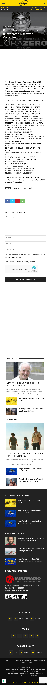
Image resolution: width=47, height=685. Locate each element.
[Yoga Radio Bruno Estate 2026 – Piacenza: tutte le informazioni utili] (10, 561)
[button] (44, 3)
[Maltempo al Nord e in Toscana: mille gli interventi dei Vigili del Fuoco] (11, 411)
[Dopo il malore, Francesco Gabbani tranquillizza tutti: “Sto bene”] (11, 482)
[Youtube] (37, 636)
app (5, 26)
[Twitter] (12, 201)
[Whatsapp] (16, 619)
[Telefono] (32, 619)
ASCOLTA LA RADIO (39, 8)
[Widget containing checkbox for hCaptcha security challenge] (21, 269)
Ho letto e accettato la (21, 262)
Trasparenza (36, 682)
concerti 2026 (16, 188)
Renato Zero (27, 188)
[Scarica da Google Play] (21, 652)
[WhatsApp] (22, 201)
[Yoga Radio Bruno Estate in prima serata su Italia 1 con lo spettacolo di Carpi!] (11, 471)
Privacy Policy (29, 262)
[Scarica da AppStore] (11, 652)
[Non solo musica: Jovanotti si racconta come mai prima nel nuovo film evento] (10, 541)
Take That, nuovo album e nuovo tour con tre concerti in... (25, 454)
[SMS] (10, 619)
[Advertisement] (25, 65)
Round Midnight (6, 9)
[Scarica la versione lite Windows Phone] (33, 652)
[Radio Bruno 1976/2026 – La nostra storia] (11, 401)
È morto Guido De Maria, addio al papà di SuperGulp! (23, 384)
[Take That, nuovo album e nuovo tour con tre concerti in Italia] (25, 436)
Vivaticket (8, 180)
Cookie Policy (26, 682)
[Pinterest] (17, 201)
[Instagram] (19, 636)
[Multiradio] (23, 583)
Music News (11, 26)
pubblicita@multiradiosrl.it (19, 590)
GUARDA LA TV (38, 10)
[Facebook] (7, 201)
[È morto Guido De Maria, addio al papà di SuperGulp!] (25, 371)
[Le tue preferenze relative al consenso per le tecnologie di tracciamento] (4, 681)
